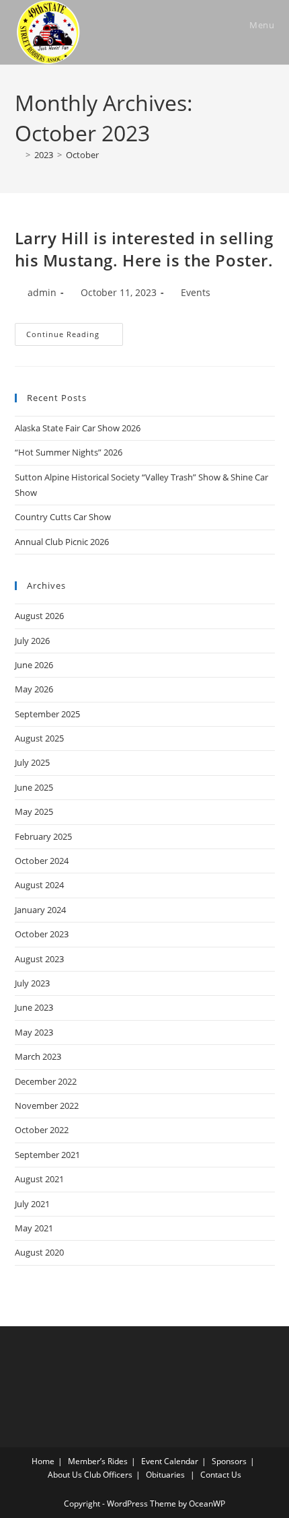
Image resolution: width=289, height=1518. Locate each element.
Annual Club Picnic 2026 (62, 542)
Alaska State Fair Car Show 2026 (77, 428)
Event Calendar (169, 1461)
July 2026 (32, 641)
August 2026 (39, 616)
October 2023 (42, 934)
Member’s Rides (98, 1461)
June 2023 (34, 1007)
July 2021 (32, 1204)
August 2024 (39, 885)
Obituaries (165, 1474)
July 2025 (32, 762)
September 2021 (47, 1155)
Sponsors (229, 1461)
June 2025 (34, 787)
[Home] (18, 155)
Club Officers (108, 1474)
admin (42, 292)
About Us (65, 1474)
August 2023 (39, 959)
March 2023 (38, 1056)
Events (195, 292)
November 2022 (47, 1105)
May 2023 (34, 1032)
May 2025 (34, 811)
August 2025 (39, 738)
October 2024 (42, 861)
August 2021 (39, 1179)
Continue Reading (74, 337)
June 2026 (34, 665)
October (82, 155)
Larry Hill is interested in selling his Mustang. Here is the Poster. (144, 249)
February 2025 (43, 836)
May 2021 (34, 1228)
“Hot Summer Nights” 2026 (68, 452)
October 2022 (42, 1130)
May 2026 (34, 689)
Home (43, 1461)
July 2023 (32, 983)
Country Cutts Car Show (63, 517)
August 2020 (39, 1252)
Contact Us (220, 1474)
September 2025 (47, 714)
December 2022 (46, 1081)
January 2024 (40, 910)
